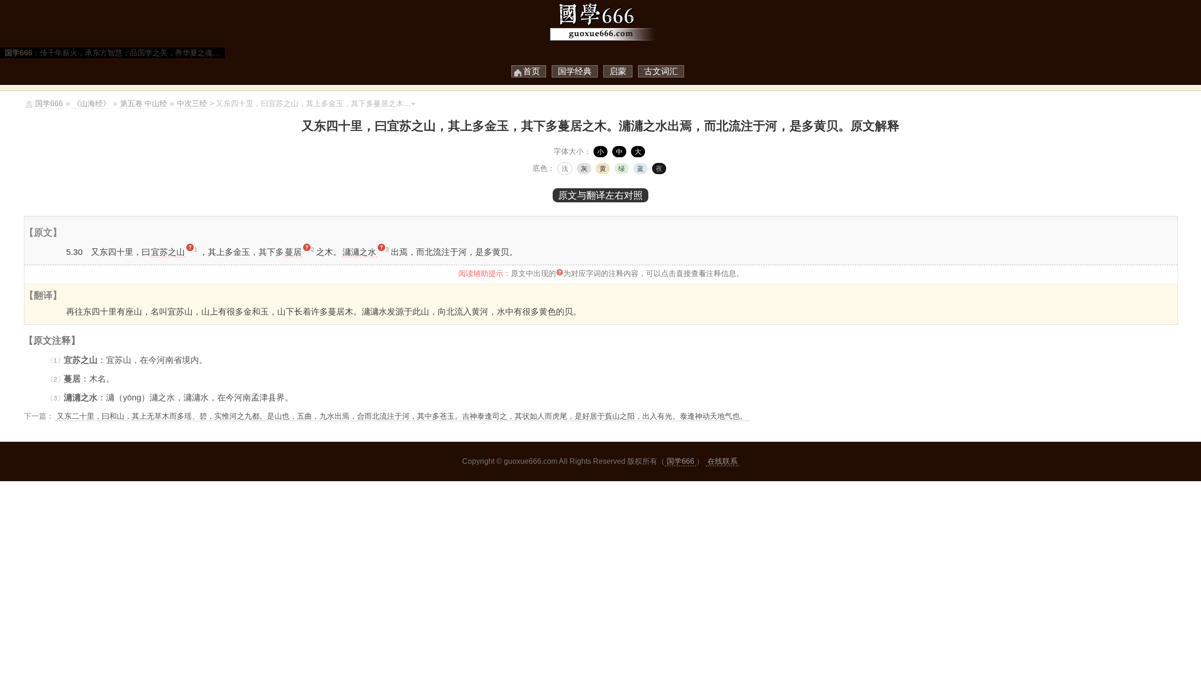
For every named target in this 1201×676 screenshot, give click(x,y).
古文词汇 (661, 71)
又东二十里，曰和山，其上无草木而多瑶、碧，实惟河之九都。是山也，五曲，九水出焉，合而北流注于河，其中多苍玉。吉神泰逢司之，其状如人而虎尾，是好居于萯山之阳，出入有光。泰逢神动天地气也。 (402, 416)
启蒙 (617, 71)
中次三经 (192, 104)
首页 (531, 71)
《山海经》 (91, 104)
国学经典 (575, 71)
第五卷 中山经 (143, 104)
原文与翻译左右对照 (600, 195)
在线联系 (722, 461)
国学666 (49, 104)
